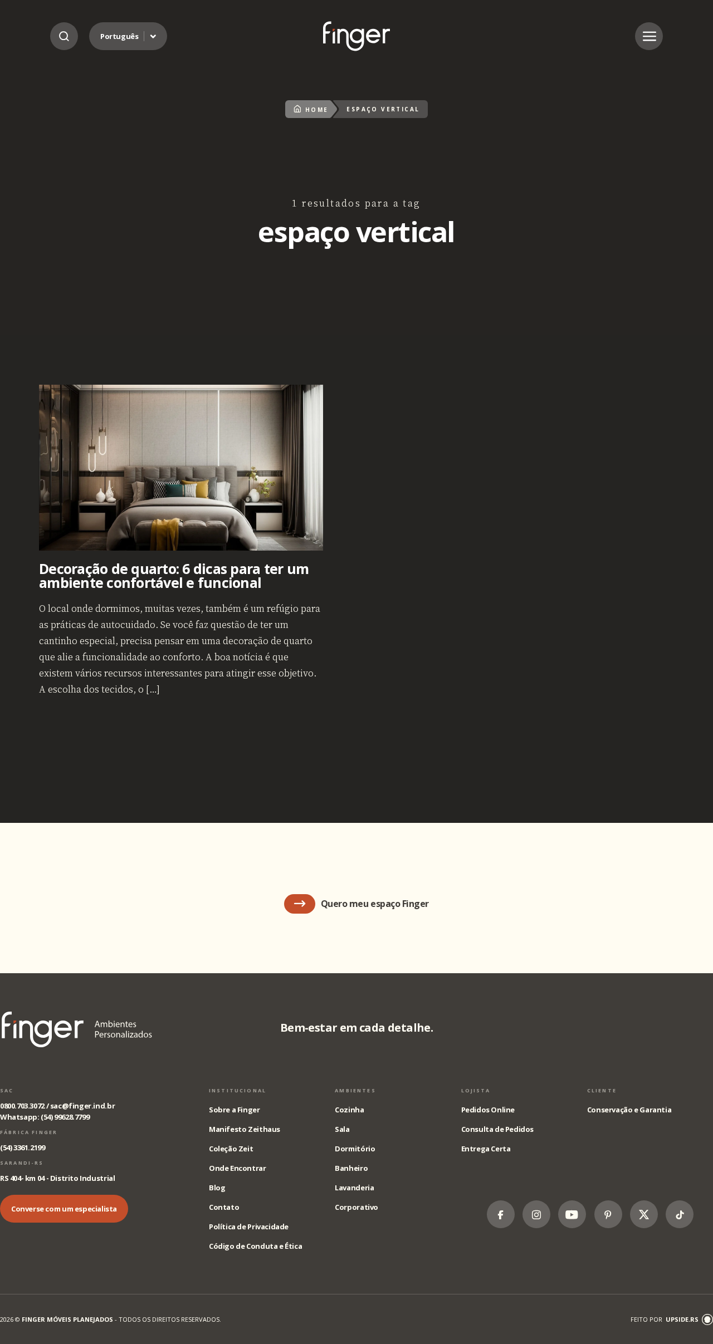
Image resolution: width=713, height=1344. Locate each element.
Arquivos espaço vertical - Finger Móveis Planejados (356, 36)
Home (317, 110)
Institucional (237, 1090)
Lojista (476, 1090)
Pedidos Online (488, 1110)
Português (119, 36)
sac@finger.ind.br (82, 1106)
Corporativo (356, 1207)
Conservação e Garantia (629, 1110)
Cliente (602, 1090)
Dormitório (355, 1149)
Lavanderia (354, 1188)
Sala (342, 1129)
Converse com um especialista (64, 1209)
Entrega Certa (486, 1149)
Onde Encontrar (237, 1168)
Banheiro (351, 1168)
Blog (217, 1188)
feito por (665, 1319)
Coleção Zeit (231, 1149)
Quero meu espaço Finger (375, 903)
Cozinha (349, 1110)
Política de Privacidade (249, 1227)
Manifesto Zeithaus (244, 1129)
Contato (224, 1207)
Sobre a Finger (234, 1110)
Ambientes (355, 1090)
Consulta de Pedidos (497, 1129)
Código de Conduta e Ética (255, 1246)
